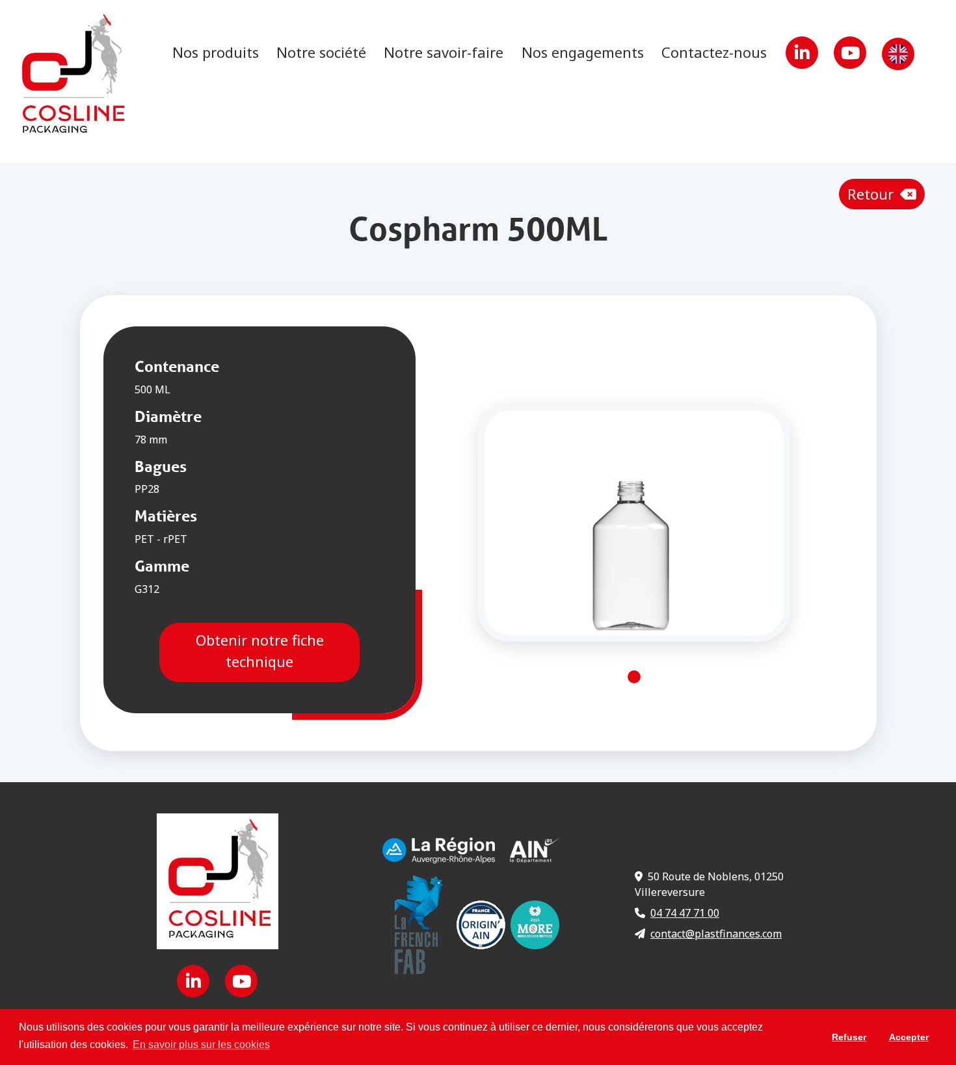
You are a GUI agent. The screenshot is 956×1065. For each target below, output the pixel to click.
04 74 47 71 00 (684, 913)
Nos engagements (583, 52)
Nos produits (215, 52)
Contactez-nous (714, 52)
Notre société (321, 52)
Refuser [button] (849, 1037)
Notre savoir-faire (443, 52)
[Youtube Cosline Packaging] (851, 55)
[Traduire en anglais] (898, 55)
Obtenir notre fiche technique (259, 650)
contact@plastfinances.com (716, 934)
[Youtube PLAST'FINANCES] (241, 984)
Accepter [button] (909, 1037)
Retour (872, 194)
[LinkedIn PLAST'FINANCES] (803, 55)
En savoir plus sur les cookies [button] (201, 1044)
